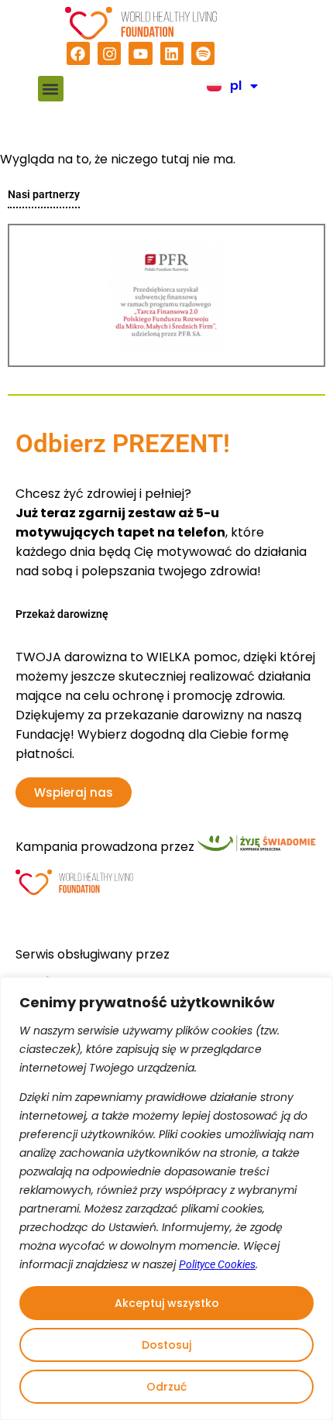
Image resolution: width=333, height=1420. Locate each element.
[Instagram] (109, 53)
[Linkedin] (172, 53)
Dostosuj (166, 1345)
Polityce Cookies (217, 1264)
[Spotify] (203, 53)
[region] (166, 1198)
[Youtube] (140, 53)
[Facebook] (78, 53)
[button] (51, 88)
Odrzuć (166, 1386)
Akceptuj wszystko (167, 1303)
